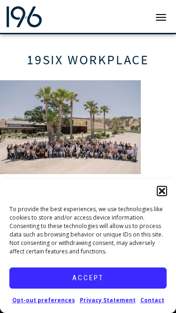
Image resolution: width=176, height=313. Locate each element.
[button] (162, 191)
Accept (88, 278)
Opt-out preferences (43, 300)
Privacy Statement (108, 300)
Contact (152, 300)
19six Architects (43, 16)
